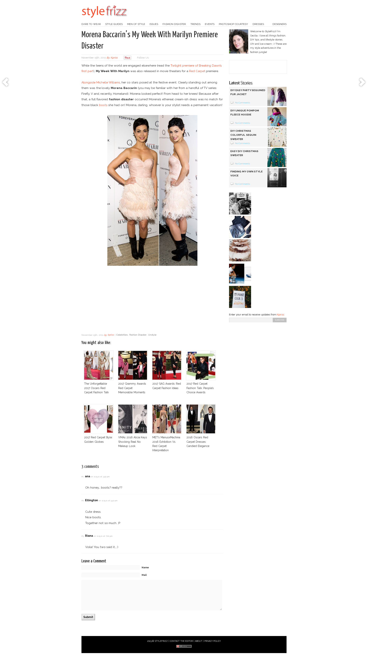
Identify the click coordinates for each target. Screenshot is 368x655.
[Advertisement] (152, 301)
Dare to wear (91, 24)
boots (103, 105)
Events (209, 24)
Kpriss (280, 314)
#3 (82, 536)
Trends (195, 24)
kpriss (114, 57)
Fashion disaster (174, 24)
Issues (154, 24)
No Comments (242, 102)
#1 (82, 477)
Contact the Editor (181, 641)
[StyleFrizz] (104, 20)
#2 (82, 500)
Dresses (258, 24)
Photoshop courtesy (233, 24)
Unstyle (152, 335)
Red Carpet (197, 71)
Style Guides (114, 24)
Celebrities (122, 335)
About (198, 641)
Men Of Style (136, 24)
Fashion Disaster (137, 335)
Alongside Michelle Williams (100, 82)
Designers (280, 24)
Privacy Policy (212, 641)
